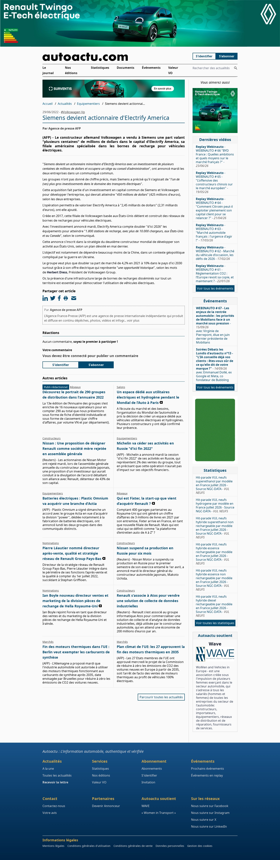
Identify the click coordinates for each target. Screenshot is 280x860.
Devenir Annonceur (106, 806)
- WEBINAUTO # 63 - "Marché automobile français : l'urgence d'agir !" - (214, 232)
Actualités (65, 104)
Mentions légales (53, 846)
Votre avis (49, 813)
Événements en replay (207, 775)
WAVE (146, 806)
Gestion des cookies (199, 846)
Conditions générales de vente (133, 846)
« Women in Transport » (159, 813)
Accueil (47, 104)
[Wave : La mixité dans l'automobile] (215, 654)
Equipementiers (88, 104)
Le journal (48, 70)
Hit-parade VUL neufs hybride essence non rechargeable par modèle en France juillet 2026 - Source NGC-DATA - (214, 580)
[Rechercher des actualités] (236, 68)
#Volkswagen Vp (73, 112)
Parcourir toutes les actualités (161, 697)
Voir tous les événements (215, 288)
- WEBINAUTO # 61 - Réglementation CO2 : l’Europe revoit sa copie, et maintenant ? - (215, 273)
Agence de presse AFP (66, 310)
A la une (48, 768)
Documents (125, 68)
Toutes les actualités (57, 775)
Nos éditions (71, 70)
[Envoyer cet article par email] (74, 298)
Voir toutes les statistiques (215, 623)
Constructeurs (51, 438)
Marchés (48, 642)
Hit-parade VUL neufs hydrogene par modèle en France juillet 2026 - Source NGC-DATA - (215, 505)
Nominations (50, 543)
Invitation (148, 782)
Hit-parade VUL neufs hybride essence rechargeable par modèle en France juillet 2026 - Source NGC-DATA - (214, 553)
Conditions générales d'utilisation (88, 846)
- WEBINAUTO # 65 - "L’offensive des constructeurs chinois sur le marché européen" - (214, 182)
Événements (151, 68)
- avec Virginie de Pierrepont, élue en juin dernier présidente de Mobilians (215, 325)
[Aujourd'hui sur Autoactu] (113, 57)
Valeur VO (173, 70)
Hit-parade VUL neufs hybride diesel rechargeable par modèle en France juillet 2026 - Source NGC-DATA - (214, 606)
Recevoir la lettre (55, 782)
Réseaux (75, 387)
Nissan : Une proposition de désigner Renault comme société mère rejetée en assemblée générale (74, 448)
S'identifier (204, 56)
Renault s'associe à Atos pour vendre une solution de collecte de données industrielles (148, 600)
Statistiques (100, 68)
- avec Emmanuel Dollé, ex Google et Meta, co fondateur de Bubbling (214, 364)
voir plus (133, 320)
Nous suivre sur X (203, 820)
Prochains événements (207, 768)
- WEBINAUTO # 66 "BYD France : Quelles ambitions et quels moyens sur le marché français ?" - (215, 156)
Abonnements (152, 768)
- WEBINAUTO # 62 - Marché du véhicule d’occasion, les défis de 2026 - (215, 253)
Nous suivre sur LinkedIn (209, 826)
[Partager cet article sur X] (52, 298)
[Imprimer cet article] (65, 298)
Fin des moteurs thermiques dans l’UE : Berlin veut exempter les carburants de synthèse (76, 652)
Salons (121, 387)
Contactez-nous (53, 806)
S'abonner (226, 56)
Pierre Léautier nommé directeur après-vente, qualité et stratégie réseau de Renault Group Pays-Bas (71, 553)
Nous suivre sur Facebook (209, 806)
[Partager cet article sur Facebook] (59, 298)
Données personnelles (170, 846)
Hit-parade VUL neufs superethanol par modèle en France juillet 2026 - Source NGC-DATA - (214, 485)
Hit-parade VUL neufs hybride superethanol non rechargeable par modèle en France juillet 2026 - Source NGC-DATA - (215, 527)
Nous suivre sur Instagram (210, 813)
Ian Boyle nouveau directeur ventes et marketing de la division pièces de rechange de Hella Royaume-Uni (75, 600)
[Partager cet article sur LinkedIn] (45, 298)
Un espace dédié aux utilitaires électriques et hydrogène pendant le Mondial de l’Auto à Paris (148, 397)
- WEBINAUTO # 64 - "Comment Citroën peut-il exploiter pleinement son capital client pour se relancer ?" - (214, 208)
